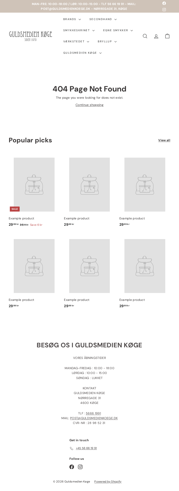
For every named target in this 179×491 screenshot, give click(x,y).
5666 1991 (93, 413)
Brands (70, 19)
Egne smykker (116, 30)
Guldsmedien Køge (80, 53)
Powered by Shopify (107, 481)
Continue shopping (89, 105)
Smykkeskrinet (77, 30)
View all (164, 140)
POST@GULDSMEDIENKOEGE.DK (94, 418)
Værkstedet (74, 41)
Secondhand (101, 19)
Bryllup (105, 41)
